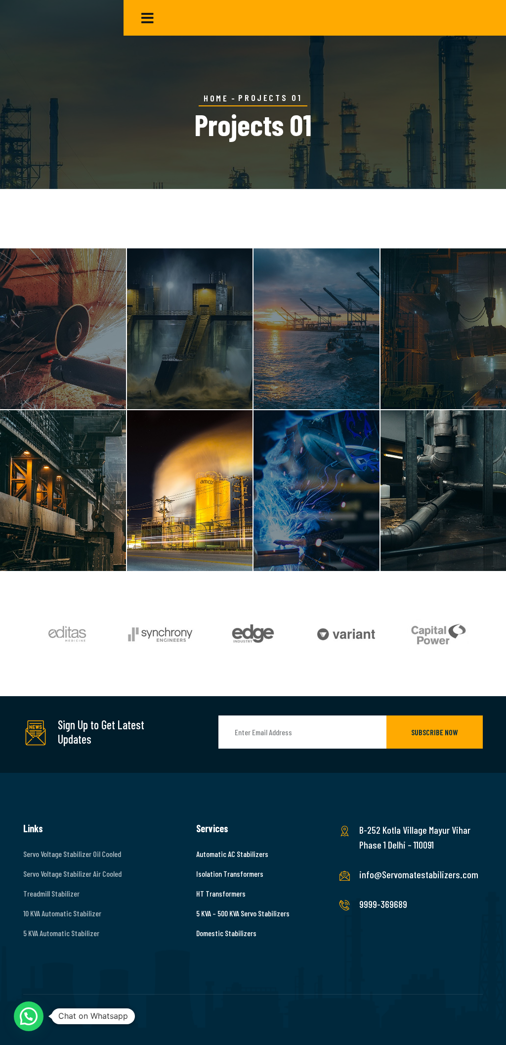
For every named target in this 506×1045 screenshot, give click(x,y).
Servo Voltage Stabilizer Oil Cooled (72, 853)
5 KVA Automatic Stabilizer (61, 933)
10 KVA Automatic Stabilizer (62, 913)
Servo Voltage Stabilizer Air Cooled (72, 873)
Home (216, 98)
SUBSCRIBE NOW (434, 732)
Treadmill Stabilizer (51, 893)
